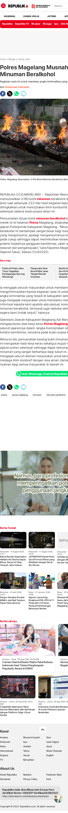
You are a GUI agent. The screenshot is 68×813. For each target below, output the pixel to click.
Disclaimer (5, 779)
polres (4, 395)
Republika (7, 23)
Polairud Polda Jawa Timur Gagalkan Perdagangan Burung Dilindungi (13, 272)
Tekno (26, 750)
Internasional (6, 750)
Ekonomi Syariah (31, 737)
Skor (48, 737)
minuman (43, 199)
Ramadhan (28, 759)
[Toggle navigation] (3, 5)
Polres (34, 222)
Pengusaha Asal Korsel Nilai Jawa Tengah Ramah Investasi (39, 272)
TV (1, 759)
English (50, 755)
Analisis (27, 746)
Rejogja (11, 59)
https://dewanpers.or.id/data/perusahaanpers (25, 796)
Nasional (9, 16)
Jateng (51, 16)
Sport (49, 746)
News (3, 746)
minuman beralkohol (50, 218)
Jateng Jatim (24, 59)
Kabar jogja (31, 16)
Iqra (25, 741)
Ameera (4, 737)
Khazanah (5, 741)
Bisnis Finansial (54, 750)
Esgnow (4, 755)
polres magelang (20, 395)
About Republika (8, 774)
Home (3, 59)
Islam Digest (52, 741)
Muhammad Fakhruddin (17, 87)
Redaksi (27, 774)
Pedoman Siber (54, 774)
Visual (26, 755)
